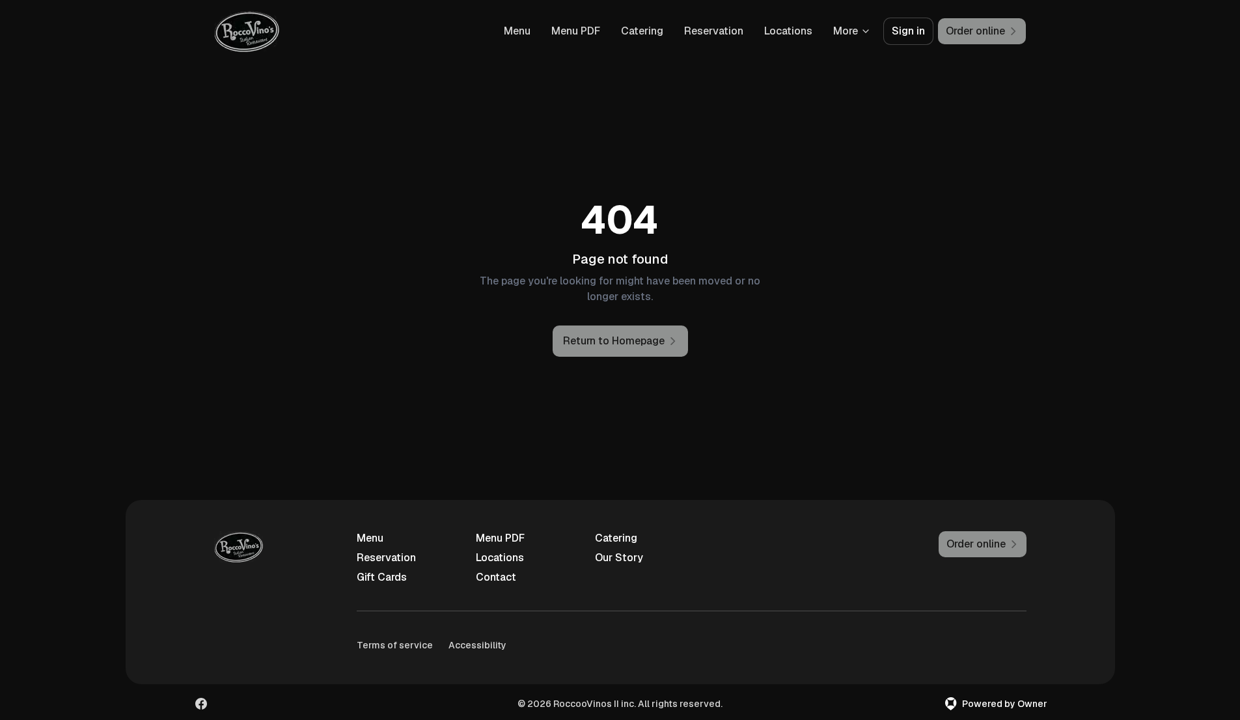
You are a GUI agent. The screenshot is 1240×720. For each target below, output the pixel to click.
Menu (517, 31)
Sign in (908, 31)
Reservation (713, 31)
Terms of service (395, 645)
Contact (496, 577)
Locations (788, 31)
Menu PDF (575, 31)
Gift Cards (382, 577)
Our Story (619, 557)
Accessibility (477, 645)
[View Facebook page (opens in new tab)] (201, 704)
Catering (642, 31)
